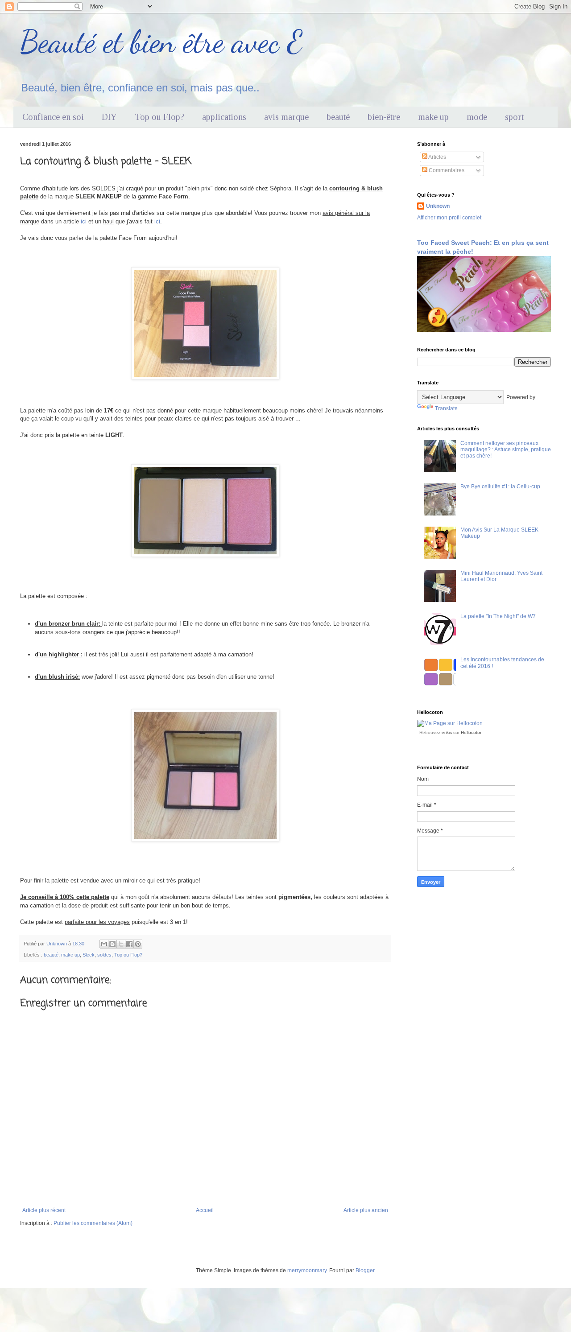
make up (433, 117)
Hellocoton (472, 732)
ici (84, 221)
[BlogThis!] (112, 944)
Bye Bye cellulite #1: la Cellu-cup (500, 486)
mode (477, 117)
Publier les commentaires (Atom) (93, 1223)
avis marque (286, 117)
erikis (447, 732)
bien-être (384, 117)
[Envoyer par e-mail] (103, 944)
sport (514, 117)
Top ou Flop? (159, 117)
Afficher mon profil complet (449, 217)
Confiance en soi (53, 117)
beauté (338, 117)
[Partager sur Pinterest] (137, 944)
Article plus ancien (365, 1210)
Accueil (205, 1210)
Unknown (438, 206)
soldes (104, 954)
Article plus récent (44, 1210)
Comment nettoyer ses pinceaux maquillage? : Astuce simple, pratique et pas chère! (505, 449)
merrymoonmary (307, 1270)
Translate (446, 408)
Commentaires (445, 170)
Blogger (365, 1270)
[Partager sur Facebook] (129, 944)
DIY (109, 117)
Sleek (89, 954)
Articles (436, 157)
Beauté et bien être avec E (161, 42)
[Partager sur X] (120, 944)
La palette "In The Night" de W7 (498, 616)
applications (224, 117)
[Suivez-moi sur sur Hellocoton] (450, 723)
